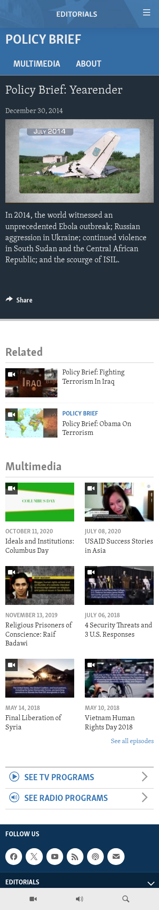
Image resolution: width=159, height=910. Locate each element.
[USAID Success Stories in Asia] (119, 502)
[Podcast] (95, 856)
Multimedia (36, 64)
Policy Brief (80, 414)
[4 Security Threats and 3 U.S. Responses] (119, 585)
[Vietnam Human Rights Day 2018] (119, 678)
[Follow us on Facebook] (13, 856)
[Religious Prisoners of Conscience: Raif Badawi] (39, 585)
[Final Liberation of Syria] (39, 678)
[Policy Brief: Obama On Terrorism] (31, 423)
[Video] (33, 899)
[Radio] (79, 899)
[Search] (126, 899)
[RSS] (75, 856)
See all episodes (132, 741)
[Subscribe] (115, 856)
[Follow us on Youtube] (54, 856)
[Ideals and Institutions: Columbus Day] (39, 502)
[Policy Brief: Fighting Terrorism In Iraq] (31, 382)
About (89, 64)
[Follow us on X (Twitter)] (34, 856)
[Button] (19, 302)
